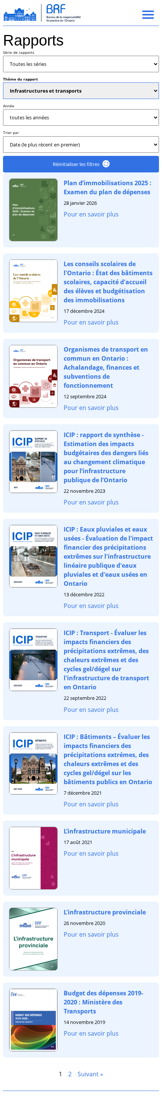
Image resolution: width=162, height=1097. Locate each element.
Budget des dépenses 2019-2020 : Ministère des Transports (103, 1002)
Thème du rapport (20, 79)
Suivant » (90, 1074)
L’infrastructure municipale (105, 831)
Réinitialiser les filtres (76, 164)
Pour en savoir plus (91, 214)
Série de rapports (18, 52)
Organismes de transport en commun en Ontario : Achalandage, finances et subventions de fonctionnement (106, 367)
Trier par (11, 132)
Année (8, 105)
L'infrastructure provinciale (105, 912)
